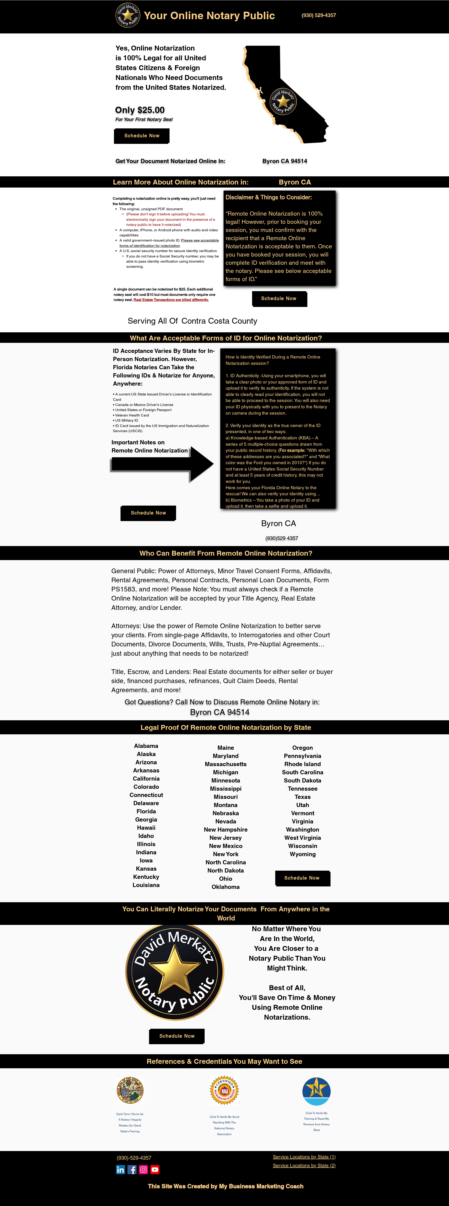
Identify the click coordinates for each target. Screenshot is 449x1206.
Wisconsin (302, 845)
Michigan (225, 772)
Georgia (146, 819)
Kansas (146, 868)
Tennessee (303, 788)
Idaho (146, 835)
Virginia (302, 821)
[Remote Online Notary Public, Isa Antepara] (143, 1169)
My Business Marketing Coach (261, 1186)
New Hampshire (226, 829)
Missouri (226, 796)
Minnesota (225, 780)
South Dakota (302, 780)
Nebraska (226, 813)
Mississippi (226, 788)
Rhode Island (302, 764)
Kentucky (146, 876)
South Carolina (302, 772)
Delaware (146, 803)
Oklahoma (226, 886)
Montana (226, 804)
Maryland (226, 755)
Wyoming (303, 854)
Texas (303, 796)
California (146, 778)
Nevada (225, 821)
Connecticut (146, 794)
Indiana (146, 852)
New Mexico (226, 845)
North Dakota (225, 870)
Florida (146, 811)
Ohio (225, 878)
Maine (225, 747)
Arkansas (146, 770)
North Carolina (226, 862)
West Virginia (302, 837)
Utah (302, 804)
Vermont (302, 813)
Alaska (146, 753)
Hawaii (146, 827)
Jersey (232, 837)
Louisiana (146, 884)
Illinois (146, 843)
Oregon (302, 747)
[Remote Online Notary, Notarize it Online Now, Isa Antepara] (120, 1169)
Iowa (146, 860)
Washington (302, 829)
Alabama (146, 745)
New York (226, 854)
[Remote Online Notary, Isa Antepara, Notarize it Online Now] (132, 1169)
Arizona (146, 762)
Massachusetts (226, 764)
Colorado (146, 786)
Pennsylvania (302, 755)
